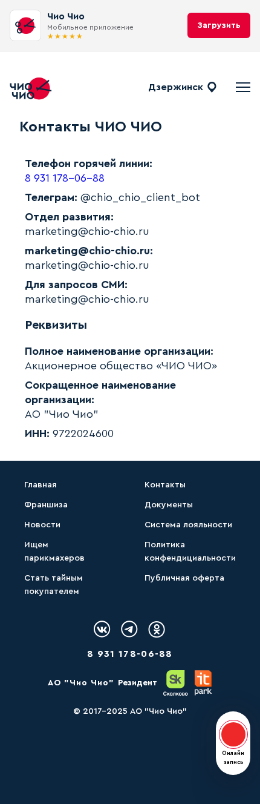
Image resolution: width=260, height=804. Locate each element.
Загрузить (219, 25)
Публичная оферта (184, 578)
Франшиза (46, 505)
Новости (42, 525)
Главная (40, 485)
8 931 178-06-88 (65, 178)
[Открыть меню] (243, 87)
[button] (233, 743)
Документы (169, 505)
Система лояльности (188, 525)
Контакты (165, 485)
